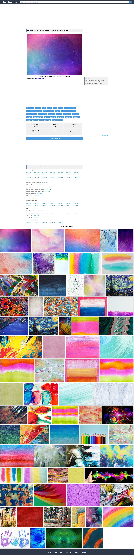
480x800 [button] (52, 203)
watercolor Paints (38, 117)
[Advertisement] (67, 16)
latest (56, 552)
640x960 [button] (39, 184)
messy (60, 120)
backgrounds (72, 111)
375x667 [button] (68, 205)
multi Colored (67, 114)
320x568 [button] (76, 205)
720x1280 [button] (28, 203)
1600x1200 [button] (52, 222)
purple (60, 107)
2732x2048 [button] (36, 217)
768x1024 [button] (40, 210)
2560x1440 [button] (68, 175)
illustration (51, 114)
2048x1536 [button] (76, 213)
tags (16, 2)
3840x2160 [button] (76, 177)
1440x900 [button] (44, 172)
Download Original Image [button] (54, 138)
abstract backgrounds (70, 107)
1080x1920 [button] (36, 203)
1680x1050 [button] (36, 175)
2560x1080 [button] (76, 175)
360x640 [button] (60, 175)
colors (39, 120)
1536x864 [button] (28, 175)
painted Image (42, 114)
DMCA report (105, 135)
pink (44, 107)
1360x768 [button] (52, 175)
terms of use (68, 552)
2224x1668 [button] (36, 215)
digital (57, 111)
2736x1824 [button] (28, 222)
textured (29, 117)
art (45, 117)
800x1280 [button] (76, 203)
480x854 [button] (44, 203)
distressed (76, 117)
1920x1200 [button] (28, 177)
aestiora (76, 552)
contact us (84, 552)
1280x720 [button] (44, 175)
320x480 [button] (46, 182)
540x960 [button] (60, 203)
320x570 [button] (68, 177)
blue (55, 107)
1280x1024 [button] (76, 172)
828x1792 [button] (34, 198)
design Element (30, 120)
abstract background (48, 111)
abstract (38, 107)
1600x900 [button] (52, 172)
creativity (59, 114)
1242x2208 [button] (47, 191)
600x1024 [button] (68, 203)
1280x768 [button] (36, 177)
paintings (60, 117)
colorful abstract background (34, 111)
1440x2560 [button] (28, 205)
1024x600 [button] (44, 177)
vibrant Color (52, 117)
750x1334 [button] (48, 189)
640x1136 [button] (50, 187)
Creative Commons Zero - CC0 (39, 78)
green (49, 107)
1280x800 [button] (60, 172)
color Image (68, 117)
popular (49, 552)
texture (63, 111)
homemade (75, 114)
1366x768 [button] (28, 172)
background (30, 107)
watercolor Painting (31, 114)
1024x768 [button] (68, 172)
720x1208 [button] (60, 205)
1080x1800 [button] (52, 205)
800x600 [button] (52, 177)
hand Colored (47, 120)
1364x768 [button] (60, 177)
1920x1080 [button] (36, 172)
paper (54, 120)
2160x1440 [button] (60, 222)
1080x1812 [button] (44, 205)
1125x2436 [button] (39, 193)
